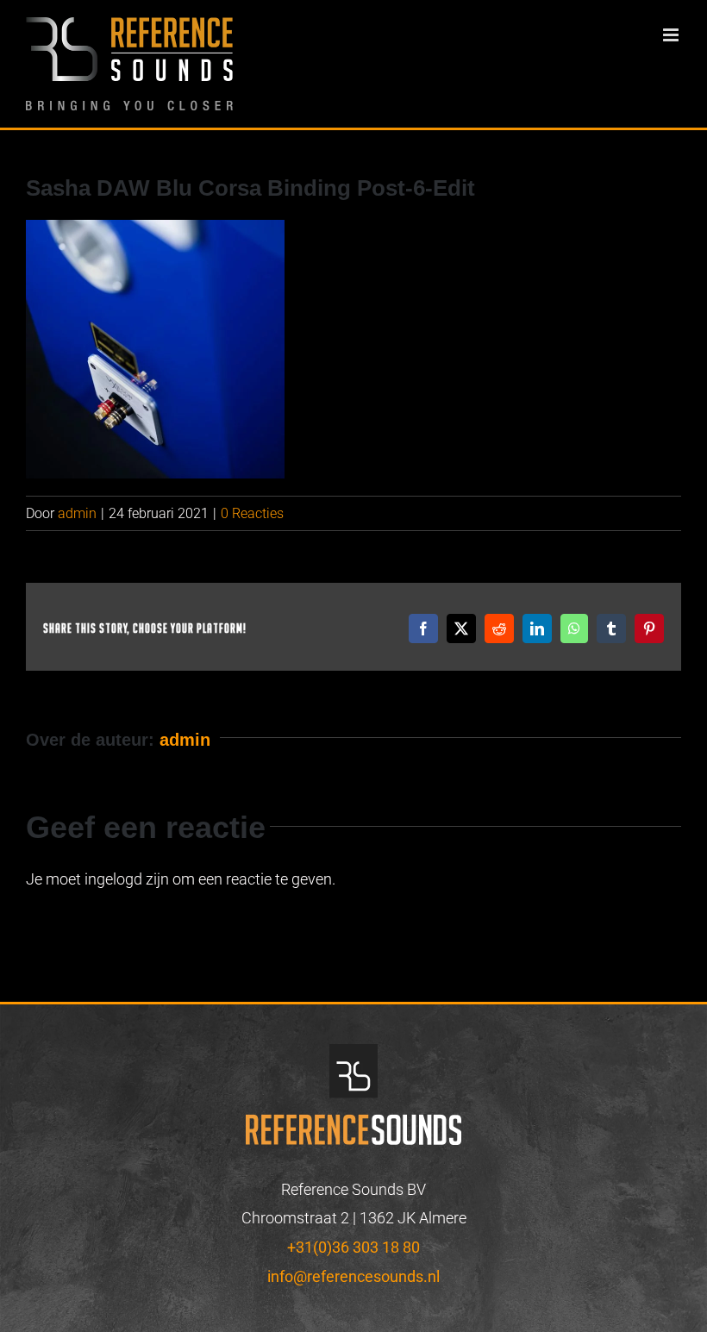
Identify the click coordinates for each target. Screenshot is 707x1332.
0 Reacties (252, 513)
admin (77, 513)
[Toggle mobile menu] (672, 35)
